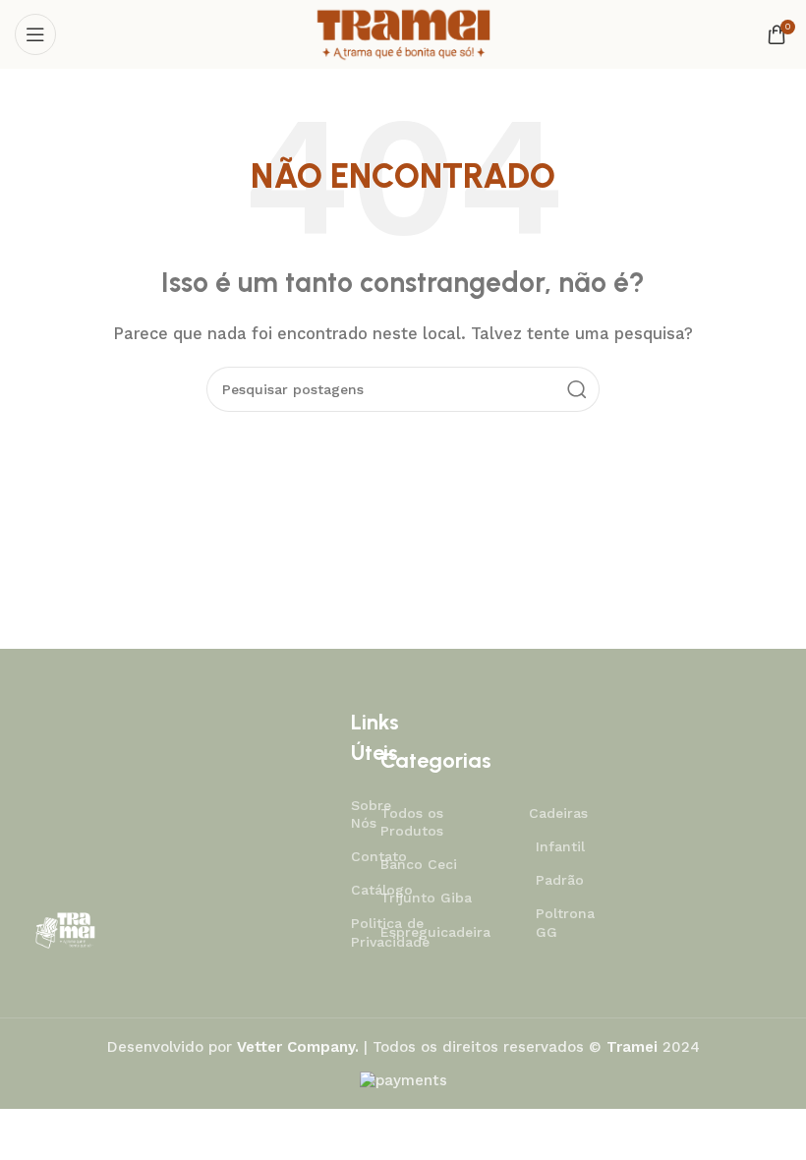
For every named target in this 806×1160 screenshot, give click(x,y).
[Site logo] (402, 33)
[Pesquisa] (577, 389)
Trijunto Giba (426, 897)
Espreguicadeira (434, 932)
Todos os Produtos (411, 822)
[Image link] (64, 929)
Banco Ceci (418, 864)
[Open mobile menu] (35, 34)
